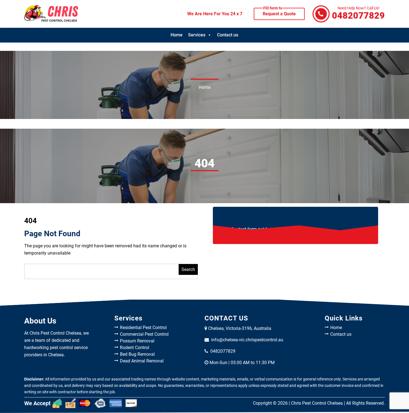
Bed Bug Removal (137, 354)
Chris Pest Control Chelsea (317, 403)
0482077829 (358, 13)
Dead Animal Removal (142, 361)
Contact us (227, 35)
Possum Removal (137, 341)
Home (177, 35)
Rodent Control (134, 347)
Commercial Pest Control (144, 334)
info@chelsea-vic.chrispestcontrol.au (247, 339)
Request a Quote (279, 12)
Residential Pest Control (143, 327)
